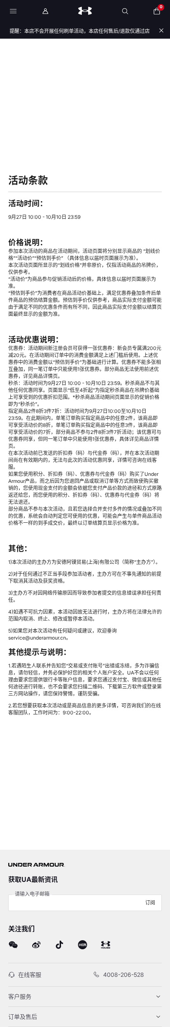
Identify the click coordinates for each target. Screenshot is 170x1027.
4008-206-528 (123, 974)
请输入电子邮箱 (32, 894)
